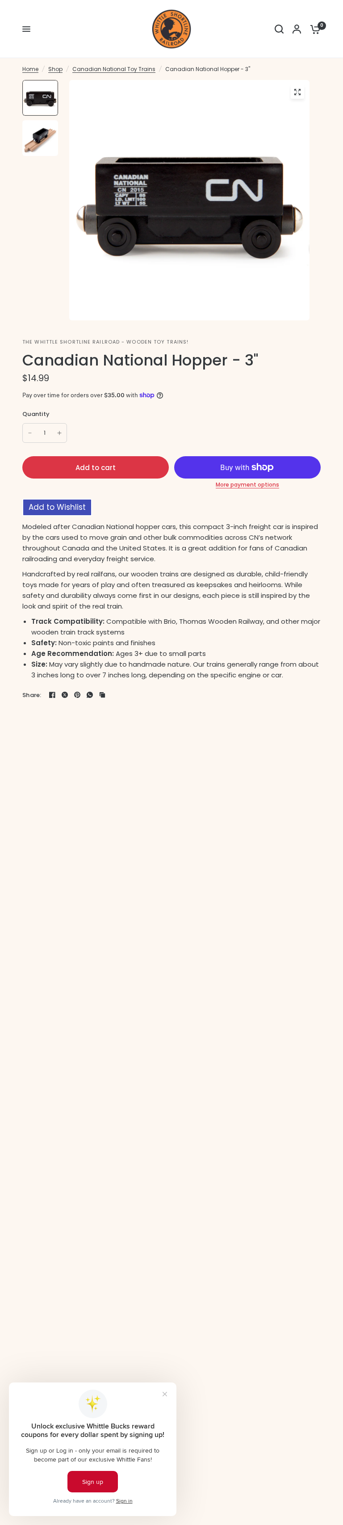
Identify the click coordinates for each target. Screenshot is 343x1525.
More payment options (247, 484)
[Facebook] (52, 694)
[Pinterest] (77, 694)
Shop (55, 69)
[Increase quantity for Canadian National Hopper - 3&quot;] (59, 433)
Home (30, 69)
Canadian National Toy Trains (113, 69)
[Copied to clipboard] (102, 694)
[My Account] (296, 29)
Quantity (36, 414)
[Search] (279, 29)
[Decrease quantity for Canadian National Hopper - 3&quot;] (30, 433)
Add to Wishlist (57, 507)
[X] (64, 694)
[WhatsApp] (89, 694)
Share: (32, 695)
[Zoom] (297, 92)
